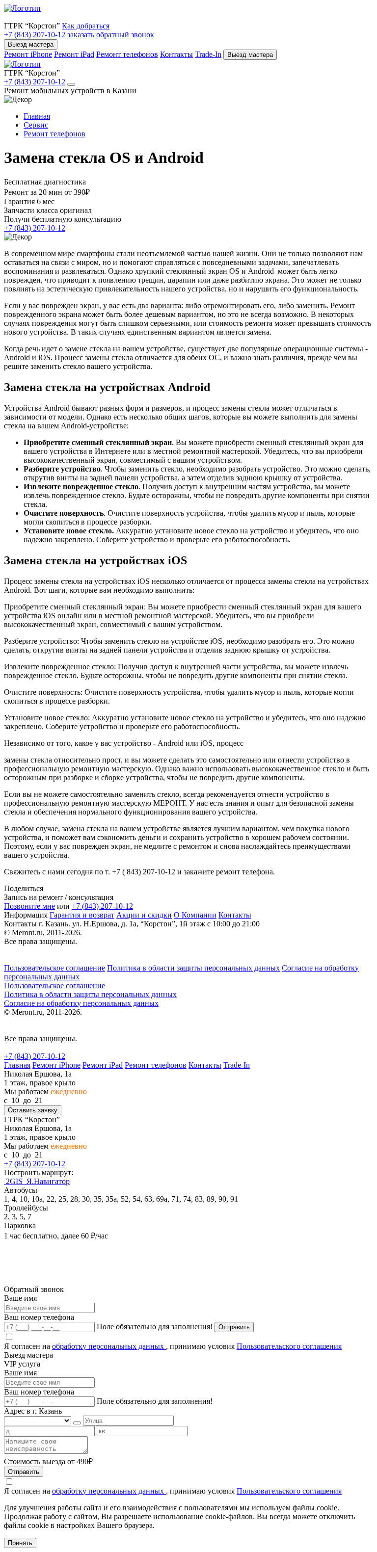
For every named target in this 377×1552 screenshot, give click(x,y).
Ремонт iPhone (28, 54)
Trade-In (208, 54)
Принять (20, 1543)
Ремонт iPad (74, 54)
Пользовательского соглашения (289, 1346)
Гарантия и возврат (82, 915)
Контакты (176, 54)
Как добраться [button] (85, 26)
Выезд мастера (31, 44)
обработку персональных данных (109, 1346)
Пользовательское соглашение (54, 968)
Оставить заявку (32, 1110)
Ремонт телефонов (127, 54)
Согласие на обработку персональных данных (81, 1003)
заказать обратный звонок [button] (110, 34)
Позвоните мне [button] (29, 906)
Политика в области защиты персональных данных (193, 968)
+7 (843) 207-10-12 (34, 34)
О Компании (195, 915)
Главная (17, 1065)
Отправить (234, 1327)
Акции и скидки (144, 915)
